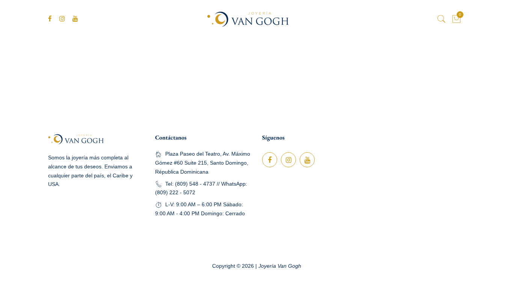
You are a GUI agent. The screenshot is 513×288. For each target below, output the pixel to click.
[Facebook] (50, 18)
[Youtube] (75, 18)
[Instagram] (62, 18)
